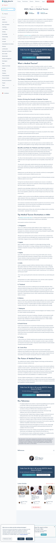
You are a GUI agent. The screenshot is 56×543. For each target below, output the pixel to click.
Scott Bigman (31, 13)
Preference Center (7, 538)
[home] (7, 1)
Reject (21, 538)
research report (27, 35)
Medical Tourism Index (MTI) (26, 217)
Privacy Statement (24, 534)
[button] (19, 1)
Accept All (29, 538)
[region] (17, 533)
